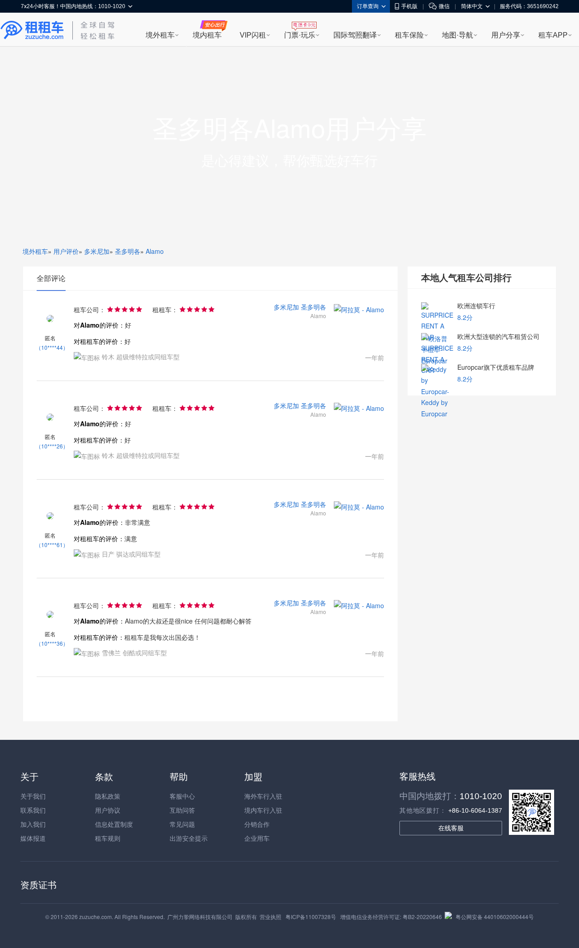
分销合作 (257, 824)
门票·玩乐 (299, 35)
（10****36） (52, 643)
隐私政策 (107, 795)
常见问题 (182, 824)
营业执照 (270, 916)
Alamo (155, 251)
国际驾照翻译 (355, 35)
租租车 (32, 30)
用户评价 (66, 251)
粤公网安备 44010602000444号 (495, 916)
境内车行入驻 (263, 810)
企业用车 (257, 838)
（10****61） (52, 544)
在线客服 (451, 828)
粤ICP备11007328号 (310, 916)
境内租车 (207, 35)
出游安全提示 (189, 838)
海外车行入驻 (263, 795)
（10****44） (52, 347)
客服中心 (182, 795)
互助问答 (182, 810)
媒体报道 (33, 838)
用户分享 (505, 35)
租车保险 (409, 35)
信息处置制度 (114, 824)
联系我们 (33, 810)
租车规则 (107, 838)
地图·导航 (457, 35)
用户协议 (107, 810)
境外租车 (160, 35)
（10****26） (52, 446)
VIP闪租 (253, 35)
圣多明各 (127, 251)
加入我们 (33, 824)
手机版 (409, 6)
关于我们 (33, 795)
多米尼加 (96, 251)
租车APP (553, 35)
